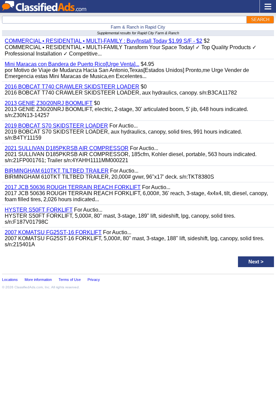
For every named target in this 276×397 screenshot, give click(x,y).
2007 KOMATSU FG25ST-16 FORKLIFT (53, 232)
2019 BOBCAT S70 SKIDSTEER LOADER (56, 126)
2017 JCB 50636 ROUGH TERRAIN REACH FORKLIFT (73, 187)
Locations (10, 280)
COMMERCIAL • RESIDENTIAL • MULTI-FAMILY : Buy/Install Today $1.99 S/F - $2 (103, 41)
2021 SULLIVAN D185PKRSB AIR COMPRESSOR (67, 148)
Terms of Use (70, 280)
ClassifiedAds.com (28, 287)
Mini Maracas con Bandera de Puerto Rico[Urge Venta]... (72, 64)
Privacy (94, 280)
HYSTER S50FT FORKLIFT (39, 210)
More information (38, 280)
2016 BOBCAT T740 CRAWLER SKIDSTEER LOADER (72, 86)
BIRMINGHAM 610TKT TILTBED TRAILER (57, 171)
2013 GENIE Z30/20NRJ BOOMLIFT (49, 103)
